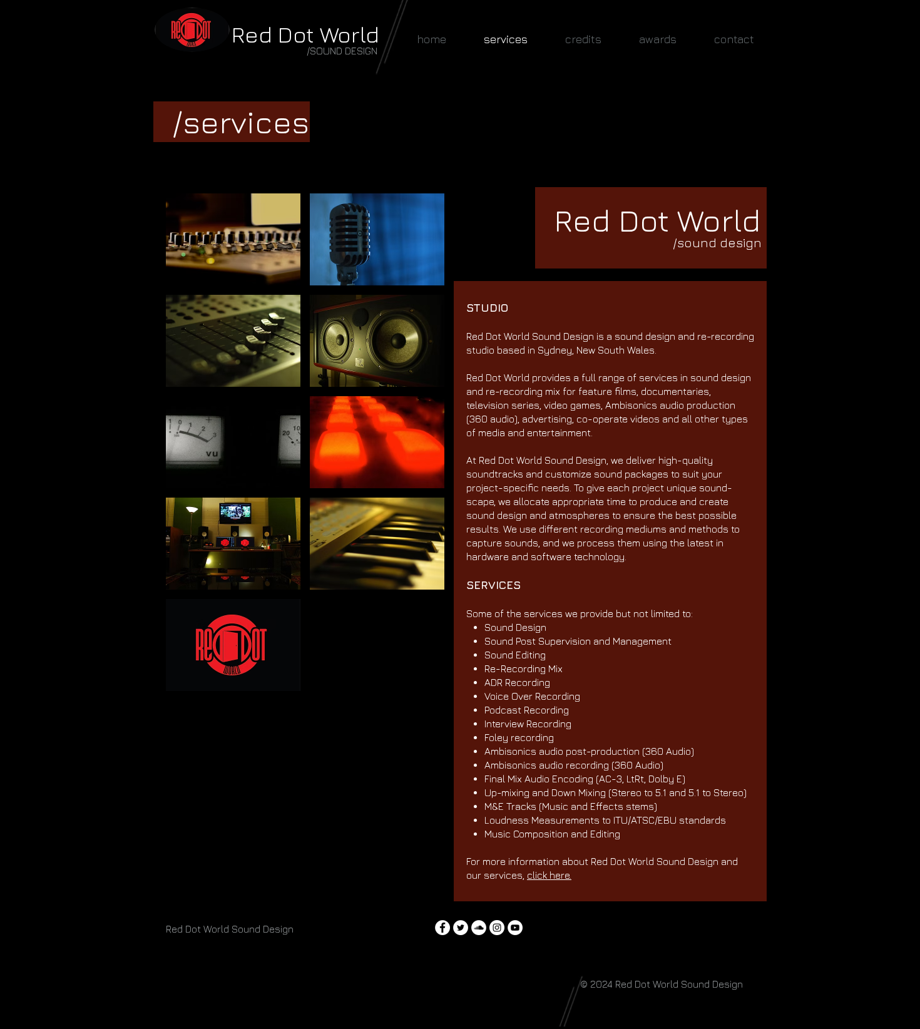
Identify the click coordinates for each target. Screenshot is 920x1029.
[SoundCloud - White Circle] (478, 927)
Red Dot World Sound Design (679, 984)
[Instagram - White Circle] (496, 927)
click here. (549, 875)
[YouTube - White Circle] (515, 927)
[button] (233, 239)
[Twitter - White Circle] (460, 927)
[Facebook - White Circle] (442, 927)
